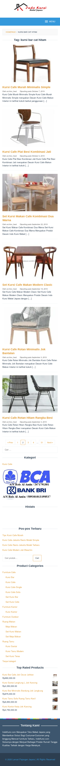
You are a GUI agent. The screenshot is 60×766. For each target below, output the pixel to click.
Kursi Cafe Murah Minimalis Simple (26, 87)
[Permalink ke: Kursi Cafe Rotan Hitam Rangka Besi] (30, 395)
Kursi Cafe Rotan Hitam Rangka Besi (27, 417)
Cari (37, 557)
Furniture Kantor (9, 606)
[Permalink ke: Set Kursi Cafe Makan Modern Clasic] (30, 262)
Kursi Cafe (7, 464)
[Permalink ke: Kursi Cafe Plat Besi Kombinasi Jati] (30, 129)
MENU (52, 21)
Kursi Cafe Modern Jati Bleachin (17, 549)
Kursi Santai (11, 646)
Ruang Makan (8, 621)
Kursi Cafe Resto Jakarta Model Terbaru (21, 544)
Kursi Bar (10, 577)
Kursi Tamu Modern (15, 651)
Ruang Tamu (8, 641)
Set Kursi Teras (13, 656)
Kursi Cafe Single (14, 587)
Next (49, 442)
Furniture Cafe (9, 572)
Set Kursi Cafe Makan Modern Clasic (27, 284)
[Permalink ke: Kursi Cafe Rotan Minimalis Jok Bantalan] (30, 326)
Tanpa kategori (9, 661)
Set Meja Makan (13, 636)
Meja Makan (11, 626)
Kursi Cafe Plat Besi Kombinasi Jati (26, 151)
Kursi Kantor (11, 611)
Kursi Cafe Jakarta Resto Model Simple (20, 539)
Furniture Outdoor (10, 616)
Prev (11, 442)
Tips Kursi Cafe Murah (12, 535)
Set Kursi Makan (13, 631)
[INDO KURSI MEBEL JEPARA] (30, 6)
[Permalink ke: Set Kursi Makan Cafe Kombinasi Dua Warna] (30, 193)
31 (42, 442)
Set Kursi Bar (12, 596)
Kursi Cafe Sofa (13, 592)
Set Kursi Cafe (12, 601)
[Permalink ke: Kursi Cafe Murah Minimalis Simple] (30, 64)
